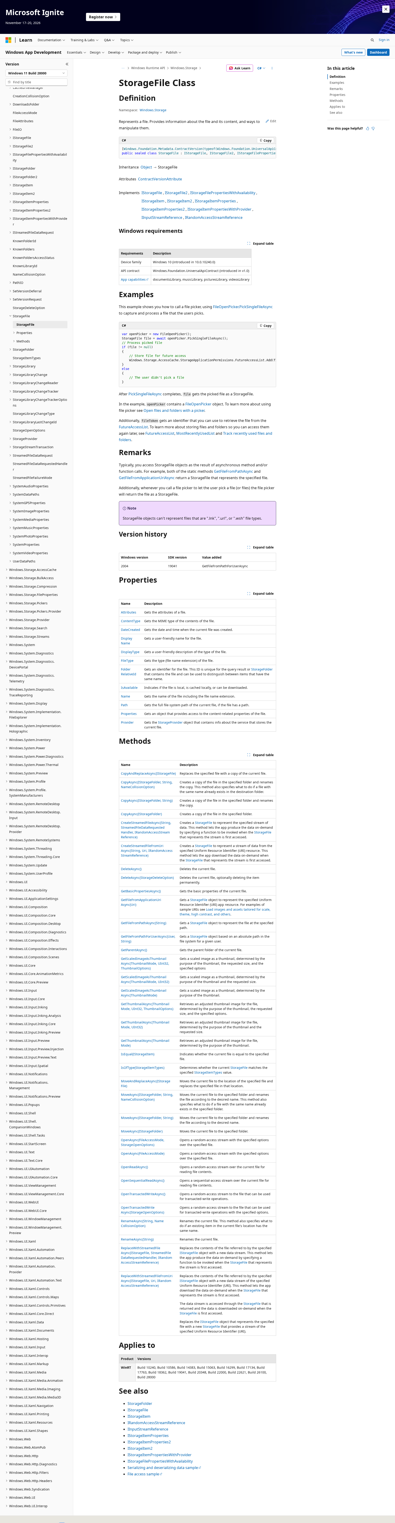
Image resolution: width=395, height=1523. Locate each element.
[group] (197, 151)
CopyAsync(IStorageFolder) (141, 814)
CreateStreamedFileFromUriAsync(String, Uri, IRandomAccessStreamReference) (147, 851)
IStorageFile (151, 192)
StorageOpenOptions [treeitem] (29, 430)
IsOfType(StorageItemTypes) (142, 1067)
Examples (337, 82)
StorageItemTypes (208, 1072)
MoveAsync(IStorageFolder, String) (147, 1118)
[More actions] (272, 68)
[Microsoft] (8, 40)
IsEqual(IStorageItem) (137, 1054)
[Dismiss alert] (386, 9)
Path (124, 705)
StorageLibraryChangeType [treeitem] (34, 413)
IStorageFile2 (176, 192)
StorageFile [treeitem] (25, 324)
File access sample (143, 1474)
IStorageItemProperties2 (163, 209)
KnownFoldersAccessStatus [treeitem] (33, 257)
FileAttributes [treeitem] (23, 121)
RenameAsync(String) (137, 1239)
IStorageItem (152, 201)
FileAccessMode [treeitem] (25, 113)
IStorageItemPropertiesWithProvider (219, 209)
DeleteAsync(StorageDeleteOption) (147, 877)
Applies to (337, 106)
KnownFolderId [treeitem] (24, 241)
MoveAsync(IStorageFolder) (142, 1131)
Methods (336, 100)
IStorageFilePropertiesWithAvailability (222, 192)
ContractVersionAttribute (160, 179)
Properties (129, 713)
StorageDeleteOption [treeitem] (29, 308)
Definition (337, 76)
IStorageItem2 (179, 201)
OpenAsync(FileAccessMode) (142, 1153)
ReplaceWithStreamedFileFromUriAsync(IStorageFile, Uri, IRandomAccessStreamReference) (147, 1281)
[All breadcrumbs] (123, 68)
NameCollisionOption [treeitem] (29, 274)
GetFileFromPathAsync (233, 471)
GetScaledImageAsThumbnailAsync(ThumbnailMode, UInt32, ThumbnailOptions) (145, 963)
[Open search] (372, 40)
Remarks (336, 89)
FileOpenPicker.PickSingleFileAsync (243, 306)
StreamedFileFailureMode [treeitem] (32, 477)
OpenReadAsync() (134, 1167)
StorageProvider (170, 722)
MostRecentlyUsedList (195, 433)
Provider (127, 722)
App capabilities (133, 279)
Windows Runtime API (148, 68)
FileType (127, 660)
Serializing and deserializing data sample (163, 1467)
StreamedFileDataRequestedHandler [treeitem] (40, 467)
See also (336, 112)
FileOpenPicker (198, 404)
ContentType (130, 621)
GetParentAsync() (134, 950)
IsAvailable (129, 687)
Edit (273, 121)
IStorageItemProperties (215, 201)
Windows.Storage (184, 68)
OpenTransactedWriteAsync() (143, 1194)
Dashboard (378, 52)
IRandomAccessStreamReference (214, 217)
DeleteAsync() (131, 869)
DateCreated (130, 629)
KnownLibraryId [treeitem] (25, 266)
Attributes (128, 612)
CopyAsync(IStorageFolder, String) (147, 800)
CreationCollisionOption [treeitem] (31, 96)
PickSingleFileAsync (145, 393)
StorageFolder (262, 669)
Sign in (384, 40)
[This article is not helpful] (373, 128)
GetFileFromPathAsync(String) (143, 923)
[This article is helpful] (367, 128)
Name (125, 696)
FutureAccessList (133, 426)
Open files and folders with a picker (174, 410)
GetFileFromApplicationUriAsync (147, 477)
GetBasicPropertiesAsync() (141, 891)
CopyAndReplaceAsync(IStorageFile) (148, 773)
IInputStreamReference (161, 217)
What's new (353, 52)
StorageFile (203, 822)
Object (146, 167)
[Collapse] (67, 64)
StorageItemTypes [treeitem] (27, 358)
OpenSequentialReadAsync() (142, 1180)
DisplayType (130, 652)
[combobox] (36, 73)
